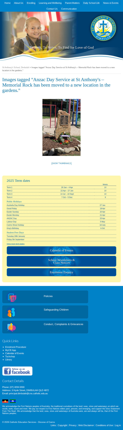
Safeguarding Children (56, 309)
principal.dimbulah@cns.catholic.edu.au (28, 393)
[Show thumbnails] (61, 163)
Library (8, 359)
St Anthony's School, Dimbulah (88, 36)
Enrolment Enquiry (61, 272)
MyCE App (10, 350)
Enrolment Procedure (15, 347)
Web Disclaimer (86, 425)
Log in (118, 425)
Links (53, 425)
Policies (48, 296)
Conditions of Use (104, 425)
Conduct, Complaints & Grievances (63, 324)
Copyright (62, 425)
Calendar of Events (61, 250)
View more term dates (15, 244)
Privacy (72, 425)
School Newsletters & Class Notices (61, 261)
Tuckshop (10, 356)
